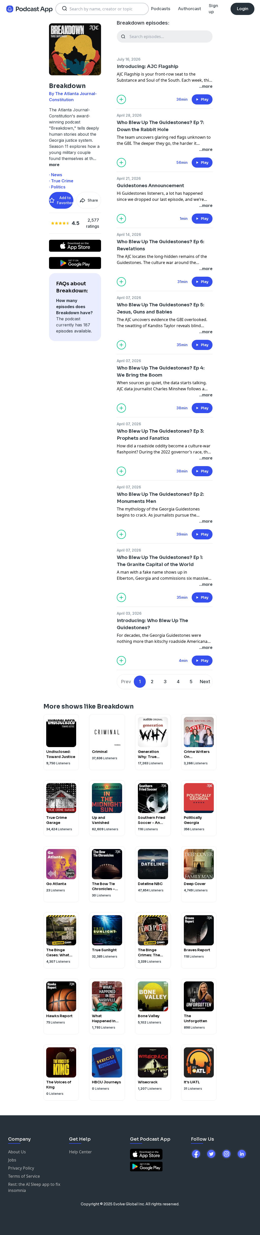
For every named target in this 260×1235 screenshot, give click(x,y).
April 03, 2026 (129, 613)
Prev (126, 681)
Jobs (12, 1160)
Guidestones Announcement (150, 185)
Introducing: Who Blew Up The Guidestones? (152, 624)
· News (55, 174)
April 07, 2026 (129, 297)
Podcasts (160, 8)
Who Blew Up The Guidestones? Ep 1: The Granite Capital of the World (160, 561)
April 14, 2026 (129, 234)
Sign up (213, 8)
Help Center (80, 1152)
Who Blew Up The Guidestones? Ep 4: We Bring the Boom (161, 371)
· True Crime (61, 180)
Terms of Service (24, 1176)
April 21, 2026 (129, 178)
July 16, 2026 (128, 59)
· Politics (57, 186)
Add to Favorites (65, 200)
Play (204, 99)
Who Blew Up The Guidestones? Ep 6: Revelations (160, 245)
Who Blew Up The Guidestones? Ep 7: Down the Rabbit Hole (160, 126)
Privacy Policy (21, 1168)
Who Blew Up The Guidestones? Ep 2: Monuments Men (160, 497)
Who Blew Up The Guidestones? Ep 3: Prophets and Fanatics (160, 434)
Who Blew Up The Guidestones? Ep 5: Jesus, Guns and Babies (160, 308)
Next (205, 681)
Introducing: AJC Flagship (147, 66)
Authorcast (189, 8)
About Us (17, 1152)
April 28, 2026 (129, 115)
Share (93, 200)
